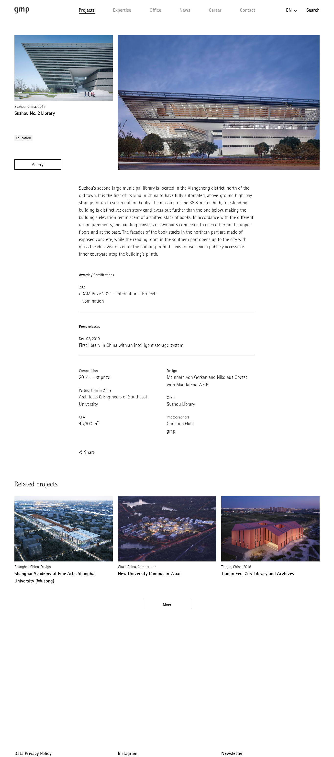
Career (215, 10)
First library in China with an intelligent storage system (131, 345)
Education (23, 138)
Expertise (122, 10)
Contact (247, 10)
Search (313, 10)
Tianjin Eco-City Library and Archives (257, 573)
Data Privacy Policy (33, 753)
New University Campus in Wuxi (149, 573)
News (184, 10)
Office (155, 10)
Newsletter (232, 753)
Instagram (127, 753)
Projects (87, 10)
